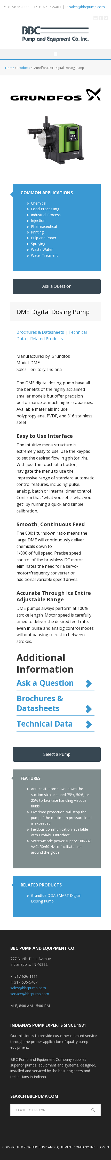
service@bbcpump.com (29, 993)
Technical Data (45, 723)
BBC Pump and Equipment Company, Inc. (55, 37)
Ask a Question (57, 286)
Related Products (46, 338)
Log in (104, 1147)
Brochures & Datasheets (40, 332)
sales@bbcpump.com (87, 6)
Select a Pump (56, 754)
